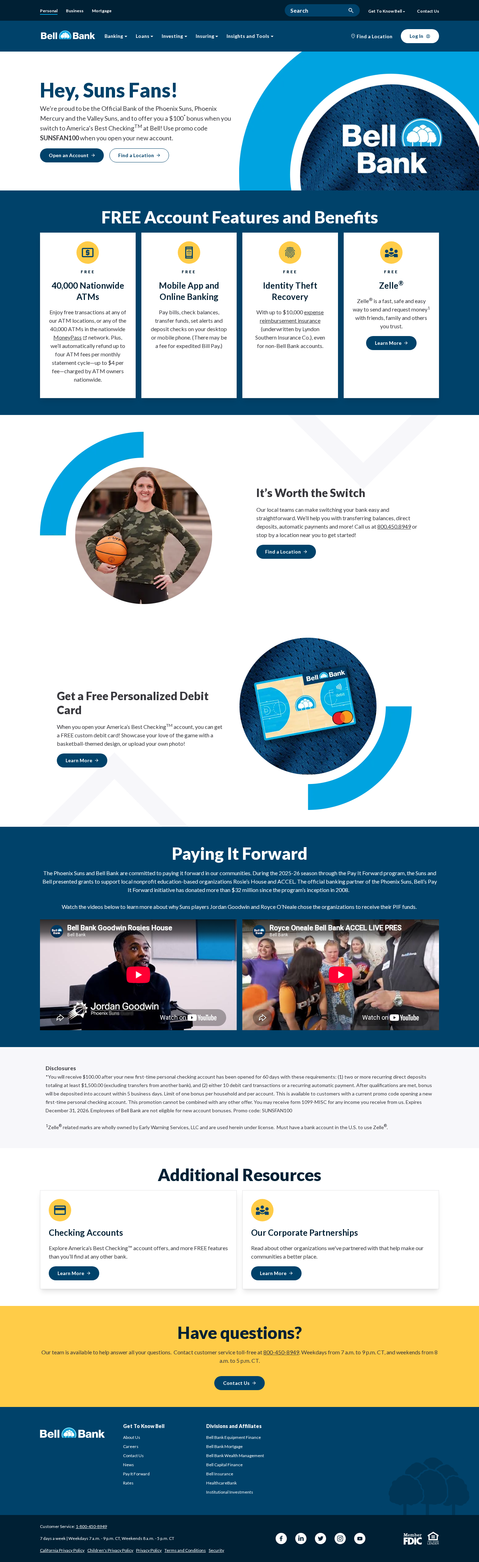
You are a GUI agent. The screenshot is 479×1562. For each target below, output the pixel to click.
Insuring (205, 36)
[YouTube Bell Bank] (359, 1538)
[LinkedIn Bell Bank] (300, 1538)
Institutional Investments (229, 1492)
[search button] (351, 10)
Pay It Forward (136, 1473)
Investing (172, 36)
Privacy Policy (149, 1550)
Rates (128, 1483)
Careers (131, 1446)
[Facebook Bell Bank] (281, 1538)
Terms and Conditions (185, 1550)
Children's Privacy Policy (110, 1550)
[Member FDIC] (413, 1539)
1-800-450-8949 (91, 1526)
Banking (113, 36)
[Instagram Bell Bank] (340, 1538)
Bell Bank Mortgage (224, 1446)
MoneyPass (67, 337)
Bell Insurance (219, 1473)
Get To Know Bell (385, 11)
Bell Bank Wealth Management (235, 1455)
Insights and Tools (248, 36)
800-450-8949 (281, 1352)
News (128, 1464)
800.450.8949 (394, 526)
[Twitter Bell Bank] (320, 1538)
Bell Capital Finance (224, 1464)
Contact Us (133, 1455)
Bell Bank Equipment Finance (233, 1437)
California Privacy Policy (62, 1550)
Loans (142, 36)
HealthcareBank (221, 1483)
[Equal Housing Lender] (433, 1538)
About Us (131, 1437)
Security (216, 1550)
